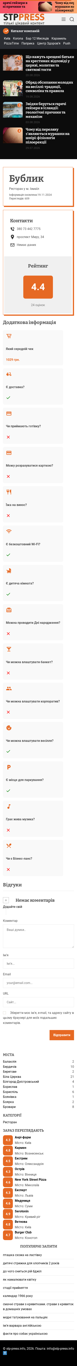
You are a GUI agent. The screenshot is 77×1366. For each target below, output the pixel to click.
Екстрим (21, 1158)
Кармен (20, 1148)
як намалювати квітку (19, 1279)
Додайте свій (12, 907)
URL (6, 993)
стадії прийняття (15, 1288)
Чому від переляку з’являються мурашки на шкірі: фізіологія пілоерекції (47, 135)
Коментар (10, 921)
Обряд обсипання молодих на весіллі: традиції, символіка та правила (49, 86)
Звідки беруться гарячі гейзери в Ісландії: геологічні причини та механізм (46, 110)
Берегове (9, 1071)
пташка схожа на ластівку (22, 1255)
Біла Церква (12, 1077)
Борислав (10, 1087)
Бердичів (9, 1067)
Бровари (9, 1107)
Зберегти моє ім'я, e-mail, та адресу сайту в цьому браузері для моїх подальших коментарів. (38, 1018)
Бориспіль (10, 1092)
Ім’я (5, 955)
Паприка (28, 43)
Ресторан (10, 1122)
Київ (7, 38)
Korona (18, 38)
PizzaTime (11, 43)
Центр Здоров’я (48, 43)
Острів (19, 1169)
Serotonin (22, 1211)
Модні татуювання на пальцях (25, 1317)
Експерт (21, 1190)
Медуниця (22, 1201)
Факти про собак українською (25, 1334)
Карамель (59, 38)
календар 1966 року (18, 1296)
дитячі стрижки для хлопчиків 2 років (31, 1263)
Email (7, 974)
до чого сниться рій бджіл (22, 1271)
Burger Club (23, 1232)
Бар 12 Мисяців (37, 38)
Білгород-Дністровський (21, 1082)
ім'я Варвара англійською (22, 1325)
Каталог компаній (25, 31)
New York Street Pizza (30, 1179)
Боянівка (9, 1097)
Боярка (8, 1102)
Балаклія (9, 1061)
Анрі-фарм (23, 1137)
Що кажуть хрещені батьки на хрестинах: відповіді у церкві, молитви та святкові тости (50, 63)
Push (66, 43)
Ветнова (21, 1222)
